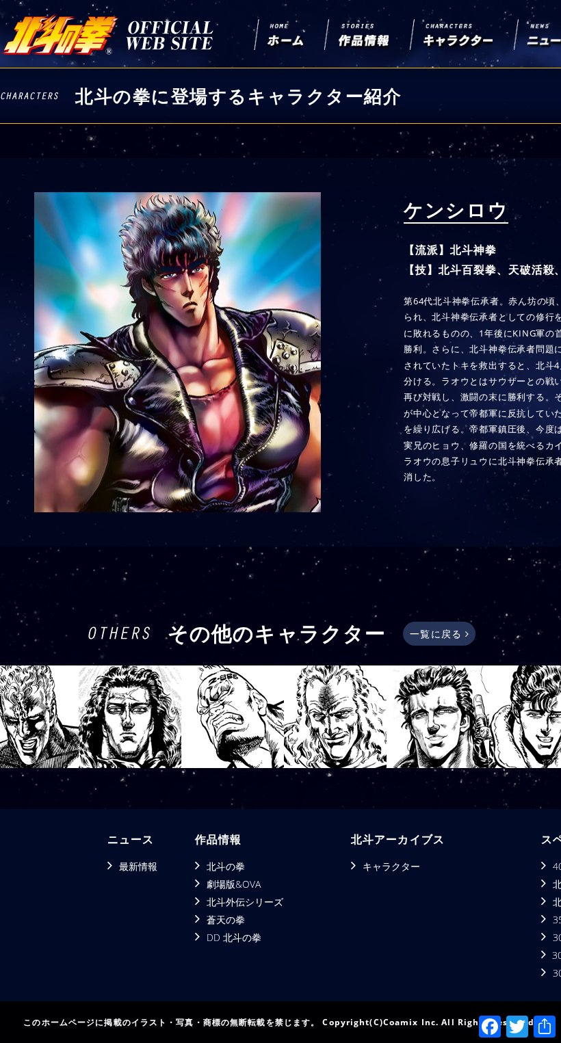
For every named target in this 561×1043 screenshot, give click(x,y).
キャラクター (391, 866)
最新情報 (138, 866)
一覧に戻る (437, 633)
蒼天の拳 (226, 919)
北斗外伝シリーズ (245, 901)
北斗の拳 (226, 866)
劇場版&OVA (234, 883)
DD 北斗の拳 (234, 937)
